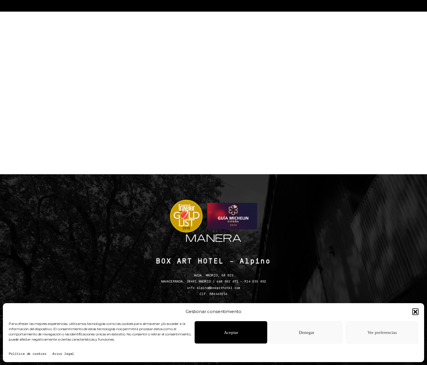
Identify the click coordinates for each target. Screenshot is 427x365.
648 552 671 (227, 281)
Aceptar (231, 332)
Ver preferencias (382, 332)
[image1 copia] (91, 78)
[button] (415, 311)
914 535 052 (255, 281)
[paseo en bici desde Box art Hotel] (254, 78)
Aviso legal (63, 354)
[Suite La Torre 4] (335, 78)
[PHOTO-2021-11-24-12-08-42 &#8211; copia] (173, 78)
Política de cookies (27, 354)
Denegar (306, 332)
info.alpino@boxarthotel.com (214, 288)
